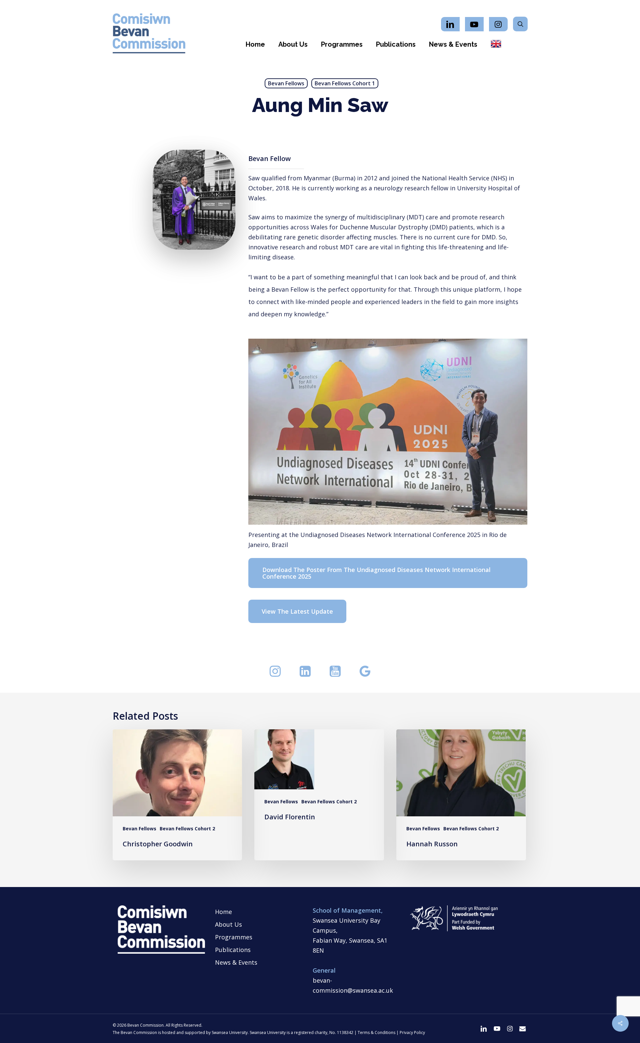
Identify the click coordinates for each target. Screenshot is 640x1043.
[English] (496, 44)
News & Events (236, 962)
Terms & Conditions (376, 1032)
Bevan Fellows (286, 83)
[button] (388, 573)
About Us (228, 924)
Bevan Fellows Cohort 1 (345, 83)
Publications (233, 950)
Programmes (233, 937)
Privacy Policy (412, 1032)
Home (223, 912)
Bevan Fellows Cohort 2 (187, 828)
